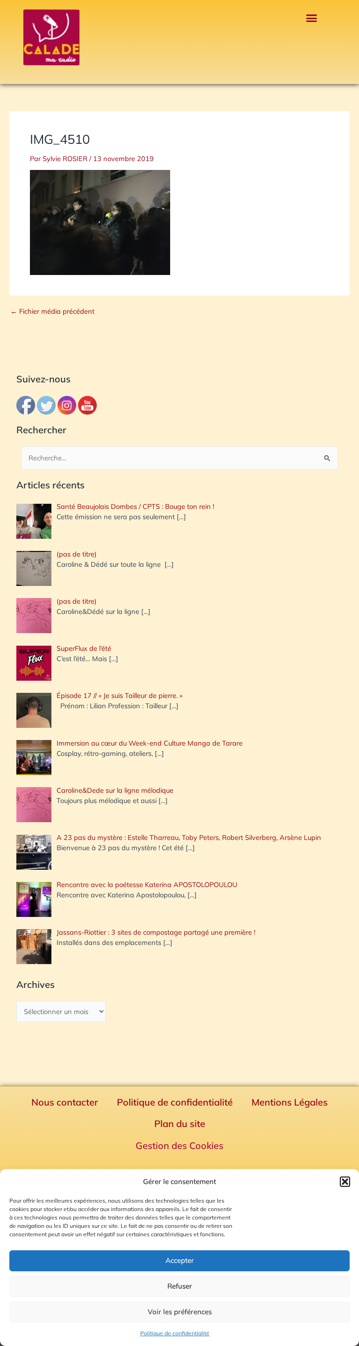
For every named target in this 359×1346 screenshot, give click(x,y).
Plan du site (179, 1123)
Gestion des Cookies (179, 1145)
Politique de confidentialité (174, 1333)
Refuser (179, 1286)
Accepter (179, 1260)
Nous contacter (64, 1102)
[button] (345, 1181)
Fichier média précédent (52, 311)
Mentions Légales (289, 1102)
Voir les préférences (180, 1311)
